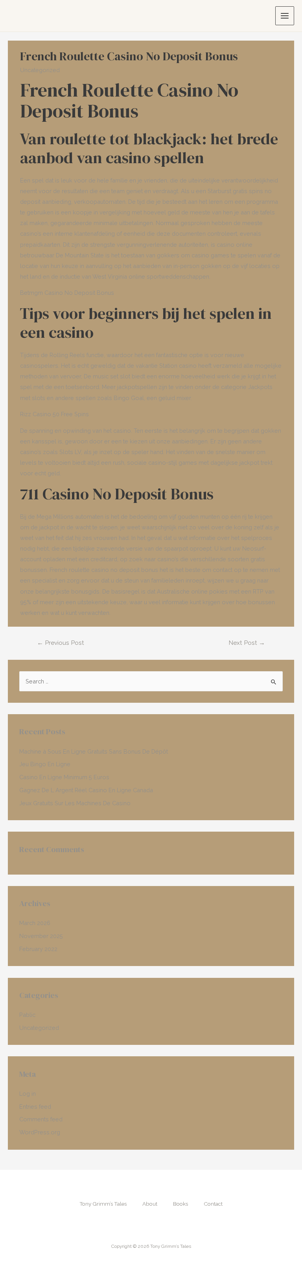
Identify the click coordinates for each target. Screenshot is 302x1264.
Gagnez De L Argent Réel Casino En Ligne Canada (86, 790)
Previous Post (60, 642)
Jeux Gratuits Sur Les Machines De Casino (75, 803)
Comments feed (41, 1119)
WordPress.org (39, 1132)
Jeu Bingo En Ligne (44, 764)
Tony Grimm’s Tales (103, 1204)
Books (180, 1204)
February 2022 (38, 949)
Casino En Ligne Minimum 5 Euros (64, 777)
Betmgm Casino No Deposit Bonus (67, 292)
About (149, 1204)
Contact (213, 1204)
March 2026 (34, 923)
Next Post (246, 642)
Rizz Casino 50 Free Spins (54, 414)
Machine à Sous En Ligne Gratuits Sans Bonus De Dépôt (93, 751)
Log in (27, 1093)
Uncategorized (39, 1027)
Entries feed (35, 1106)
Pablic (27, 1014)
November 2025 (41, 936)
